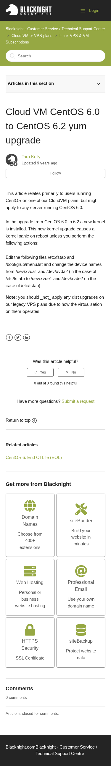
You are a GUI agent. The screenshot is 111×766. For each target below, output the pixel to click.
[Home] (29, 13)
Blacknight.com (21, 746)
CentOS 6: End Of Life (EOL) (34, 457)
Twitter (18, 337)
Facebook (9, 337)
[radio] (40, 372)
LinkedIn (26, 337)
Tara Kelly (31, 156)
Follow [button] (55, 173)
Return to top (18, 420)
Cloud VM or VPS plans (32, 35)
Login (94, 10)
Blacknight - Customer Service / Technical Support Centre (55, 29)
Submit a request (78, 401)
